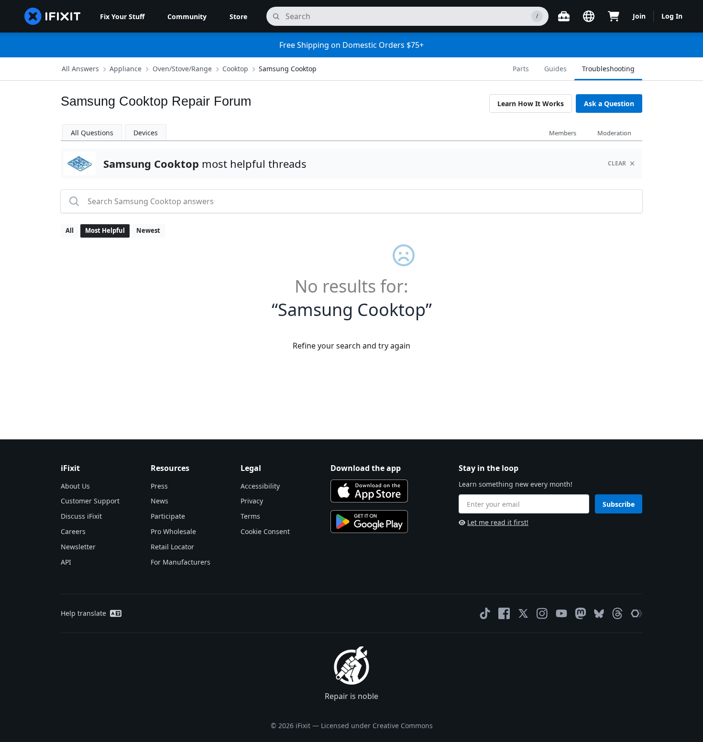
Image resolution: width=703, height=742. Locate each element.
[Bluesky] (599, 614)
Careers (73, 531)
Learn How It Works (530, 103)
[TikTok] (485, 613)
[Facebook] (504, 613)
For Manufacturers (180, 562)
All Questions (92, 132)
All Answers (80, 68)
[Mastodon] (580, 613)
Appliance (126, 68)
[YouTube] (561, 613)
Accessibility (260, 486)
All (70, 230)
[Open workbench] (563, 16)
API (66, 562)
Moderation (614, 133)
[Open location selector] (588, 16)
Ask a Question (609, 103)
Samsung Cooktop (288, 68)
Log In (671, 16)
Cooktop (235, 68)
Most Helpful (105, 230)
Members (562, 133)
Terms (250, 516)
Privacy (252, 500)
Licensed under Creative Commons (377, 725)
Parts (521, 68)
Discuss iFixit (81, 516)
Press (159, 486)
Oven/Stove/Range (182, 68)
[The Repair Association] (636, 613)
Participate (168, 516)
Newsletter (78, 546)
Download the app (365, 468)
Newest (148, 230)
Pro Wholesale (173, 531)
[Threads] (617, 613)
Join (639, 16)
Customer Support (90, 500)
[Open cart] (613, 16)
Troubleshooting (608, 68)
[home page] (52, 16)
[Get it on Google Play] (369, 521)
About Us (75, 486)
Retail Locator (172, 546)
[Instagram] (542, 613)
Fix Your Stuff (122, 16)
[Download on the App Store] (369, 491)
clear (617, 163)
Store (238, 16)
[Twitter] (523, 613)
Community (187, 16)
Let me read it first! (497, 522)
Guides (555, 68)
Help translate (83, 613)
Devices (145, 132)
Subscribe (619, 504)
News (159, 500)
